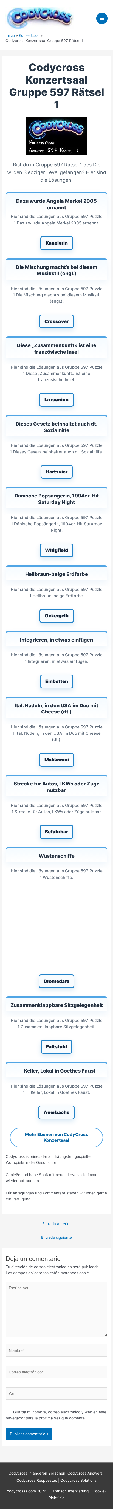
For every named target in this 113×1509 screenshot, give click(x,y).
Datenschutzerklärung (70, 1491)
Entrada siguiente (56, 1237)
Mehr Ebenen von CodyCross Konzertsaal (56, 1137)
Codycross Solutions (78, 1480)
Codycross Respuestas (36, 1480)
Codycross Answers (85, 1473)
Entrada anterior (56, 1224)
